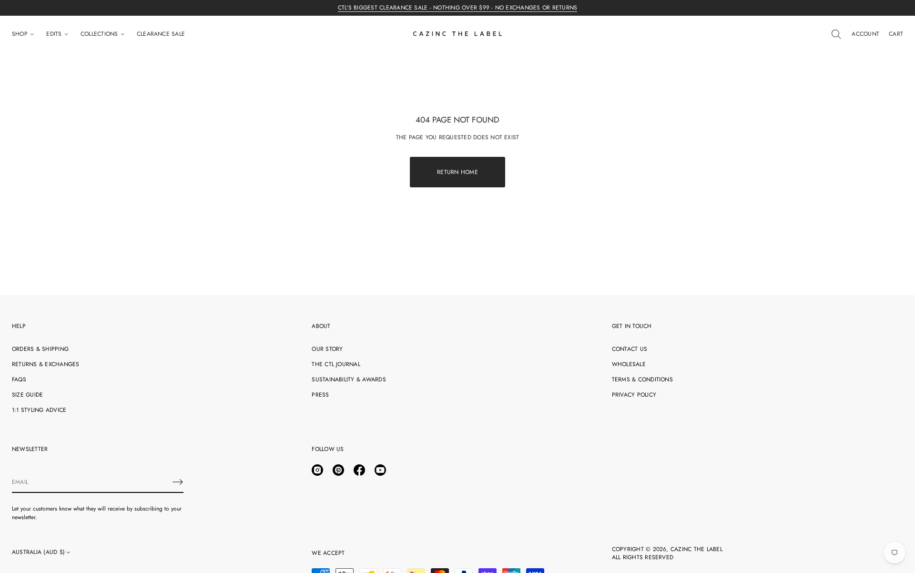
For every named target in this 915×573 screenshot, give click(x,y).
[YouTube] (380, 470)
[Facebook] (359, 470)
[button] (836, 34)
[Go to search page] (836, 34)
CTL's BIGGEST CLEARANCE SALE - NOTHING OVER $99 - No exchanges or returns (458, 7)
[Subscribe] (177, 482)
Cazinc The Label (696, 549)
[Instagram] (317, 470)
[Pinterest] (338, 470)
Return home (457, 172)
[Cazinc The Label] (457, 34)
